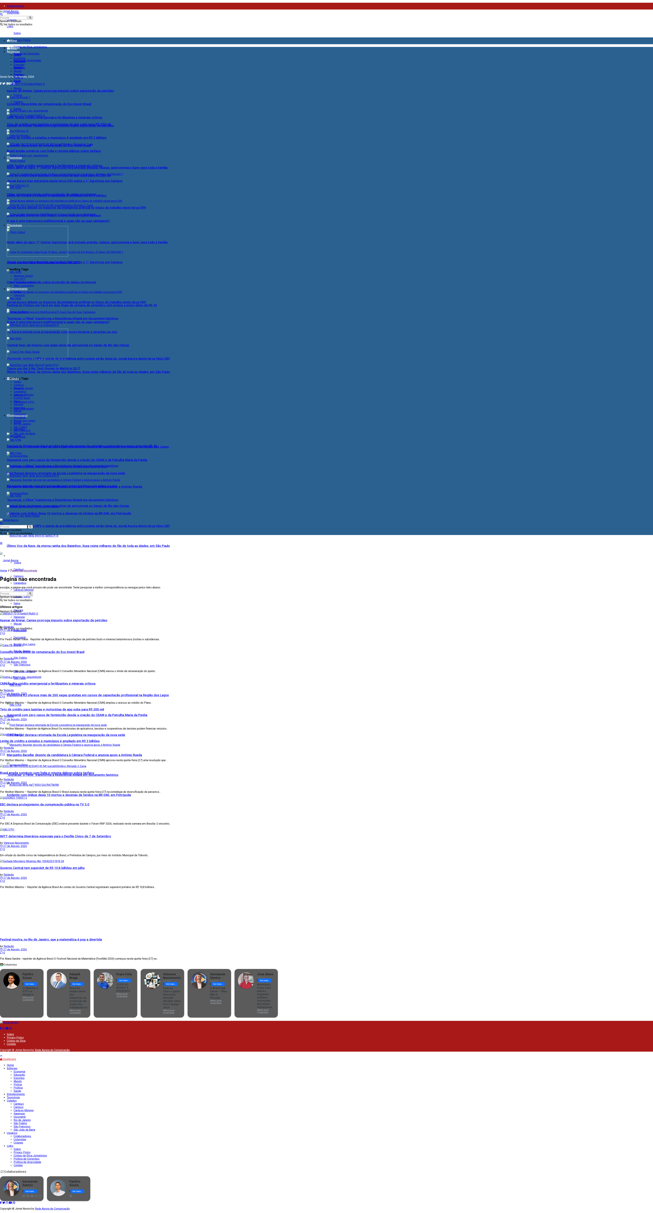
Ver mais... (30, 984)
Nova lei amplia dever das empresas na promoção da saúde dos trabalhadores (78, 997)
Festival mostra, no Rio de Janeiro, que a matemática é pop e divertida (51, 939)
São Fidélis (20, 657)
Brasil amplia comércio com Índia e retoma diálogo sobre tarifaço (54, 151)
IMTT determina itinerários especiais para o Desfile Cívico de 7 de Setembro (55, 836)
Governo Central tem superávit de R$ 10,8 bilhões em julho (42, 868)
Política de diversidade (27, 60)
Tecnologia (15, 225)
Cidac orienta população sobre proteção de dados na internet (51, 282)
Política (18, 102)
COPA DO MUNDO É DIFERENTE (123, 988)
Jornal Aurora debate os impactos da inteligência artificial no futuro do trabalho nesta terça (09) (76, 302)
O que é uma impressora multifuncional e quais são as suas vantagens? (58, 322)
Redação (9, 627)
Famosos (19, 295)
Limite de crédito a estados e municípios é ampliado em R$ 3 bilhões (56, 138)
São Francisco (22, 664)
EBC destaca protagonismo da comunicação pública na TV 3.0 (44, 804)
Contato (11, 1044)
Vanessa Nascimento (16, 842)
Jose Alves (265, 974)
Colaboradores (15, 6)
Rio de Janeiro (22, 423)
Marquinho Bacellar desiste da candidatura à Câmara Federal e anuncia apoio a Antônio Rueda (74, 755)
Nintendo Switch (23, 276)
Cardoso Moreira (24, 394)
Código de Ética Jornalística (30, 46)
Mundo (18, 88)
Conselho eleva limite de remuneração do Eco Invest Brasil (49, 104)
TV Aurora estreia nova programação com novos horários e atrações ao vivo (62, 332)
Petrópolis (20, 414)
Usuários (12, 1133)
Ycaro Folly (124, 974)
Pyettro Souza (27, 976)
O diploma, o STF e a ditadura (30, 991)
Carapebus (20, 583)
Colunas (18, 1142)
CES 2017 (19, 279)
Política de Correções (26, 53)
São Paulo (20, 436)
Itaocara (18, 404)
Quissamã (20, 637)
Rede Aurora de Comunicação (52, 1050)
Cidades (14, 378)
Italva (17, 401)
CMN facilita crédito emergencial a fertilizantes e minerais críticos (54, 166)
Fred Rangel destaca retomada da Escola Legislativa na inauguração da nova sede (66, 735)
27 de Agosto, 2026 (15, 630)
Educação (19, 61)
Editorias (14, 51)
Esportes (19, 64)
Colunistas (13, 12)
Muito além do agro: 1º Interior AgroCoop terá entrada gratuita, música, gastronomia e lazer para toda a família (87, 242)
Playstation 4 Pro (24, 402)
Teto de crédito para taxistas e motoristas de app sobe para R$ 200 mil (59, 124)
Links (10, 26)
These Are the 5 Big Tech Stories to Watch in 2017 (43, 368)
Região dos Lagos (24, 644)
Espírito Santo (22, 398)
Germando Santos (217, 976)
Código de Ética (16, 1040)
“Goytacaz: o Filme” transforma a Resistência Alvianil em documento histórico (62, 775)
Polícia (18, 95)
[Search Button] (30, 18)
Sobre (17, 33)
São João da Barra (24, 433)
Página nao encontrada (23, 570)
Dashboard (9, 1059)
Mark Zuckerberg (24, 285)
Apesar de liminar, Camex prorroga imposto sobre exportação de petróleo (60, 91)
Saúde (17, 108)
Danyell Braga (74, 976)
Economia (19, 58)
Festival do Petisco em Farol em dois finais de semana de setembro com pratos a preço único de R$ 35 (82, 305)
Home (13, 40)
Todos (17, 55)
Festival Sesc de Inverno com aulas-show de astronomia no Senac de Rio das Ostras (68, 506)
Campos (18, 388)
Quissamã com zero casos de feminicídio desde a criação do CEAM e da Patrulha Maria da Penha (77, 715)
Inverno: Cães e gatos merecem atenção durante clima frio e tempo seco (172, 997)
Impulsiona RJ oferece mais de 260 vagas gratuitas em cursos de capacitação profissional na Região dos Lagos (88, 695)
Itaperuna (19, 407)
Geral (17, 68)
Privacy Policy (22, 40)
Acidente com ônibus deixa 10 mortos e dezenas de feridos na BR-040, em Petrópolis (69, 795)
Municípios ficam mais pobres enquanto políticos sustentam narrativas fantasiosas (264, 996)
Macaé (18, 411)
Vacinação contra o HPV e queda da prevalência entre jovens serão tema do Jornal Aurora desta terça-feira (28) (88, 526)
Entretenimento (19, 288)
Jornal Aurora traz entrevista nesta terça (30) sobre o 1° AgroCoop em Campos (64, 181)
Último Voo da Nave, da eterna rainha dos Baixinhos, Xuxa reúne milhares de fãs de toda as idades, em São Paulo (88, 546)
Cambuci (19, 385)
